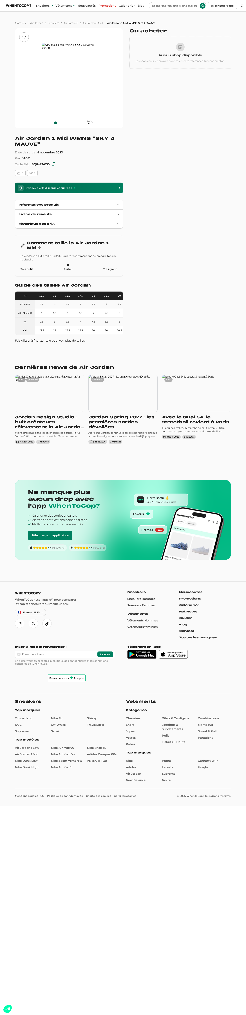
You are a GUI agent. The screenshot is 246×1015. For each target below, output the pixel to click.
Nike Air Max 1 (61, 767)
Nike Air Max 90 (62, 748)
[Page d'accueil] (19, 6)
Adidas (131, 767)
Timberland (23, 718)
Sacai (55, 731)
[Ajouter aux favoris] (24, 37)
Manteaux (205, 724)
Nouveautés (87, 5)
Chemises (133, 718)
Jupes (130, 731)
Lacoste (167, 767)
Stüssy (92, 718)
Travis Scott (95, 724)
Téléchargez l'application (50, 535)
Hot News (188, 611)
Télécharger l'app (222, 5)
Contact (186, 631)
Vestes (131, 737)
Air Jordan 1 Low (27, 748)
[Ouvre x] (33, 623)
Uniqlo (203, 767)
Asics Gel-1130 (97, 760)
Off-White (58, 724)
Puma (166, 760)
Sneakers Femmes (141, 605)
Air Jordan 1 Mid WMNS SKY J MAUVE (131, 23)
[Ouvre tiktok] (47, 623)
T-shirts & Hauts (173, 742)
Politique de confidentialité (65, 796)
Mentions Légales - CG (29, 796)
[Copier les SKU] (54, 164)
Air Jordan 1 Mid (93, 23)
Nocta (166, 780)
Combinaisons (208, 718)
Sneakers (43, 5)
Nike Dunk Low (26, 760)
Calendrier (127, 5)
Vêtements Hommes (142, 620)
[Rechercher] (202, 6)
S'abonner (105, 654)
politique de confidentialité (69, 660)
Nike (129, 760)
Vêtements (63, 5)
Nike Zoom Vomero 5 (66, 760)
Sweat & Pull (207, 731)
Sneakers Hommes (141, 599)
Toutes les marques (198, 637)
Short (130, 724)
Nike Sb (56, 718)
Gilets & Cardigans (175, 718)
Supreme (22, 731)
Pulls (165, 735)
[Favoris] (241, 5)
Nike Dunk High (27, 767)
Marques (20, 23)
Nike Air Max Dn (63, 754)
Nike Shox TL (96, 748)
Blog (141, 5)
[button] (7, 1009)
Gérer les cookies (125, 796)
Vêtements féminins (142, 627)
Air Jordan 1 (71, 23)
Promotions (107, 5)
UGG (18, 724)
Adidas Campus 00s (102, 754)
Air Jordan (36, 23)
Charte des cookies (98, 796)
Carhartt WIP (208, 760)
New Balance (136, 780)
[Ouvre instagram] (19, 623)
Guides (185, 618)
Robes (130, 744)
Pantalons (205, 737)
